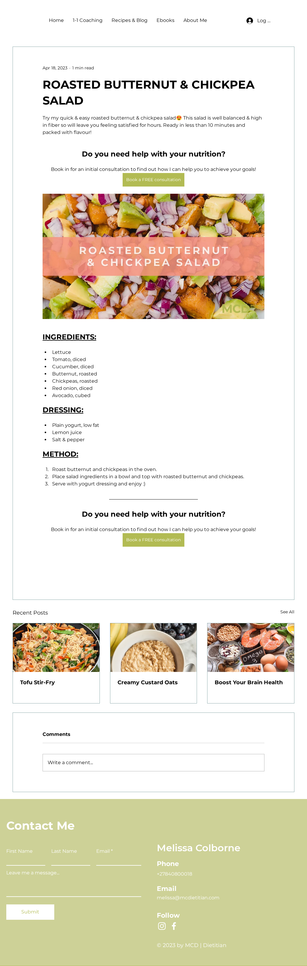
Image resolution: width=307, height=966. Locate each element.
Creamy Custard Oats (148, 682)
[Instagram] (162, 926)
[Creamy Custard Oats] (153, 647)
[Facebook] (174, 926)
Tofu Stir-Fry (37, 682)
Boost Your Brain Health (249, 682)
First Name (19, 851)
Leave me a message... (32, 872)
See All (287, 612)
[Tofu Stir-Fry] (56, 647)
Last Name (64, 851)
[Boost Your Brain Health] (250, 647)
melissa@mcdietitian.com (188, 898)
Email (103, 851)
